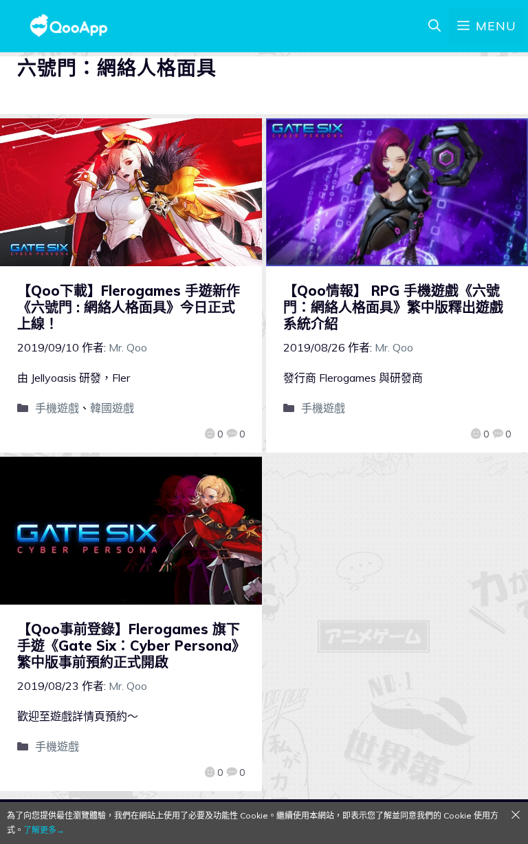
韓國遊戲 (112, 408)
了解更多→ (44, 830)
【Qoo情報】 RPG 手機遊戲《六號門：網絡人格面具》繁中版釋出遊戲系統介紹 (393, 307)
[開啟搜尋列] (434, 26)
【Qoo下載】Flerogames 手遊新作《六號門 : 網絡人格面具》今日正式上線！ (128, 307)
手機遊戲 (57, 408)
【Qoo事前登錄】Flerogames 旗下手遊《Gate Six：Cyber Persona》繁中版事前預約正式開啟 (128, 645)
